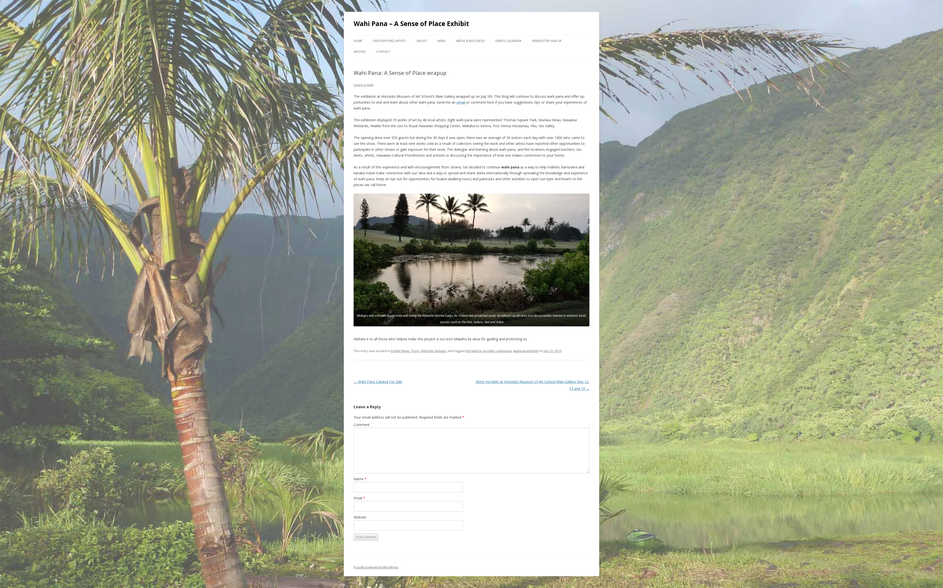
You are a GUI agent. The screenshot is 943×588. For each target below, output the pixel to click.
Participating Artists (389, 41)
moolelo (489, 351)
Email (359, 498)
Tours (415, 351)
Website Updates (434, 351)
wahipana (504, 351)
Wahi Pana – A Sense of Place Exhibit (411, 23)
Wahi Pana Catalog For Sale (378, 381)
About (421, 41)
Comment (362, 424)
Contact (383, 52)
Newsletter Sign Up (547, 41)
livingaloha (473, 351)
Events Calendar (508, 41)
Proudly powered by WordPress (376, 567)
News (441, 41)
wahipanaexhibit (525, 351)
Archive (359, 52)
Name (360, 479)
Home (358, 41)
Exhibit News (400, 351)
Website (360, 517)
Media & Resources (470, 41)
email (461, 102)
